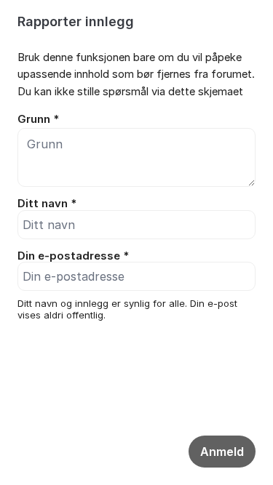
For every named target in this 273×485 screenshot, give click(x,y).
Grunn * (38, 119)
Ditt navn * (46, 203)
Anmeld (222, 451)
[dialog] (136, 190)
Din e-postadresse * (73, 256)
